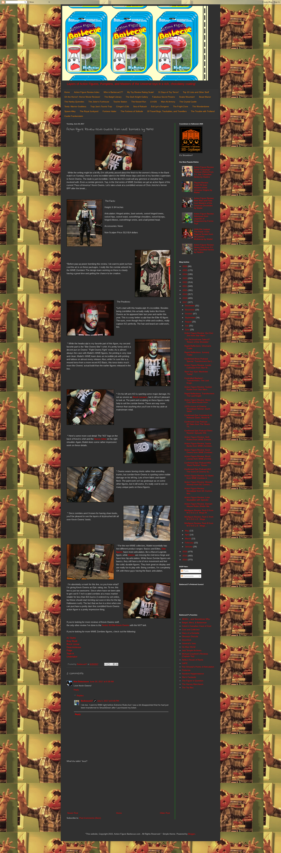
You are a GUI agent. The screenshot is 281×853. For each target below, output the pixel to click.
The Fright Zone (180, 106)
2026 (185, 266)
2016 (185, 551)
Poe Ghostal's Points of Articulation (198, 667)
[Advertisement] (119, 787)
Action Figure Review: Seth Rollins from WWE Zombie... (198, 438)
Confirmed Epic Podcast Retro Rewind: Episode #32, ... (198, 431)
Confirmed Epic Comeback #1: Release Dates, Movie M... (198, 416)
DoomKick (186, 640)
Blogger (191, 834)
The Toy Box (187, 687)
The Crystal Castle (188, 101)
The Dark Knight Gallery (137, 97)
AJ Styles (71, 638)
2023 (185, 278)
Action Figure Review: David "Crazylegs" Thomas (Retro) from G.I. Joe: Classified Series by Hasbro (204, 172)
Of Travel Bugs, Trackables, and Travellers (167, 111)
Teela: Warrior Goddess (75, 106)
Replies (80, 696)
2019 (185, 294)
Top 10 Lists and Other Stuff (196, 92)
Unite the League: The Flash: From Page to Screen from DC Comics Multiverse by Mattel (203, 234)
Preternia (186, 670)
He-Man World (188, 647)
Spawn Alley (70, 111)
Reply (76, 690)
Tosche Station (120, 101)
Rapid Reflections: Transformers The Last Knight (199, 394)
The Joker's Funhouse (98, 101)
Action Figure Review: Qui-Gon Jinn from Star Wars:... (198, 334)
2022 (185, 282)
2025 (185, 270)
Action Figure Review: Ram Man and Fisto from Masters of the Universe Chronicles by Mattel (204, 203)
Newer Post (72, 813)
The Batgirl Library (112, 97)
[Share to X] (111, 664)
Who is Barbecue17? (113, 92)
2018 (185, 298)
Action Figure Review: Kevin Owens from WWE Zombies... (199, 451)
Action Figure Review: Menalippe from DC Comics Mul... (198, 491)
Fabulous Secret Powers (163, 97)
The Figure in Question (192, 680)
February (189, 542)
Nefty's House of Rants (192, 660)
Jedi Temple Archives (191, 650)
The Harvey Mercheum (192, 684)
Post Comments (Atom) (90, 818)
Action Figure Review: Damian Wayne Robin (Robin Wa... (198, 505)
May (187, 530)
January (189, 546)
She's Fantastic (189, 677)
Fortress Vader (109, 111)
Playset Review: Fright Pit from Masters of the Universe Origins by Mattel (203, 187)
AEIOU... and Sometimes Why (196, 619)
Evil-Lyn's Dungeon (160, 106)
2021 (185, 286)
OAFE (184, 663)
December (190, 305)
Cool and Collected (190, 629)
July (187, 325)
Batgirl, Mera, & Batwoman (194, 622)
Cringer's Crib (122, 106)
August (188, 321)
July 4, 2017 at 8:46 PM (108, 701)
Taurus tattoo (100, 439)
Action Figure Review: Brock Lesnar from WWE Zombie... (198, 457)
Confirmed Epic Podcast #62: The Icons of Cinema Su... (197, 470)
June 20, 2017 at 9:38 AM (102, 681)
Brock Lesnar (73, 644)
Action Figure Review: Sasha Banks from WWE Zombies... (198, 444)
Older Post (165, 813)
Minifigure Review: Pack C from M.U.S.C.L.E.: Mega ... (198, 518)
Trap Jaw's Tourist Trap (101, 106)
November (190, 309)
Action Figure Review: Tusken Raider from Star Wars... (198, 388)
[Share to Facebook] (114, 664)
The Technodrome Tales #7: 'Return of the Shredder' (197, 340)
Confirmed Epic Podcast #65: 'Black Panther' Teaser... (197, 464)
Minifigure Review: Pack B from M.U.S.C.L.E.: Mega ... (198, 524)
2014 (185, 559)
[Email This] (105, 664)
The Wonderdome (200, 106)
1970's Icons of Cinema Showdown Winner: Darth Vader (197, 408)
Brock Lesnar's (140, 397)
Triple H (70, 653)
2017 (185, 302)
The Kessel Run (138, 101)
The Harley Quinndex (74, 101)
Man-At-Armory (168, 101)
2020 (185, 290)
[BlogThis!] (108, 664)
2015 (185, 555)
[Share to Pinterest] (116, 664)
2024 (185, 274)
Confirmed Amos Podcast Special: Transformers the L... (199, 360)
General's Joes (189, 643)
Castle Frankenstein (73, 116)
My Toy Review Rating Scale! (140, 92)
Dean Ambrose (74, 647)
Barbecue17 (87, 701)
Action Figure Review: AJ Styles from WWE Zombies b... (199, 476)
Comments (188, 576)
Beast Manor (205, 97)
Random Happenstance (193, 673)
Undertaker (72, 656)
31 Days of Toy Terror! (168, 92)
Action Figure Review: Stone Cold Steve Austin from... (197, 401)
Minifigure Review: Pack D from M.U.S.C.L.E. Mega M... (198, 511)
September (190, 317)
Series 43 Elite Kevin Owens (115, 625)
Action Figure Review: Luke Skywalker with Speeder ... (197, 498)
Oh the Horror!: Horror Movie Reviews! (82, 97)
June (187, 329)
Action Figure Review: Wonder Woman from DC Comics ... (198, 483)
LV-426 (153, 101)
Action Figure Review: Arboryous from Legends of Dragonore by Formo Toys (204, 219)
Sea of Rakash (140, 106)
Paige (69, 650)
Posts (186, 571)
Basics (131, 555)
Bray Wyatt (72, 641)
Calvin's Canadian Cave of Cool (196, 626)
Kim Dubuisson (81, 681)
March (188, 538)
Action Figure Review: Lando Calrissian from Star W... (197, 366)
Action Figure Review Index (86, 92)
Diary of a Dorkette (190, 633)
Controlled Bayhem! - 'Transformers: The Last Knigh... (196, 380)
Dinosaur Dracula (190, 636)
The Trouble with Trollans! (203, 111)
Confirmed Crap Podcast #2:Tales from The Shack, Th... (197, 424)
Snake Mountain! (187, 97)
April (187, 534)
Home (67, 92)
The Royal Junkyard (89, 111)
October (189, 313)
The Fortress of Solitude (132, 111)
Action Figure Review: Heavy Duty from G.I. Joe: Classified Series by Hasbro (204, 248)
